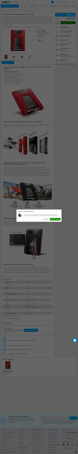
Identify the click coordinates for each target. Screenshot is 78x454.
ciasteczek (35, 214)
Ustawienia (45, 219)
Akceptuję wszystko (55, 219)
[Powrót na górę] (76, 452)
